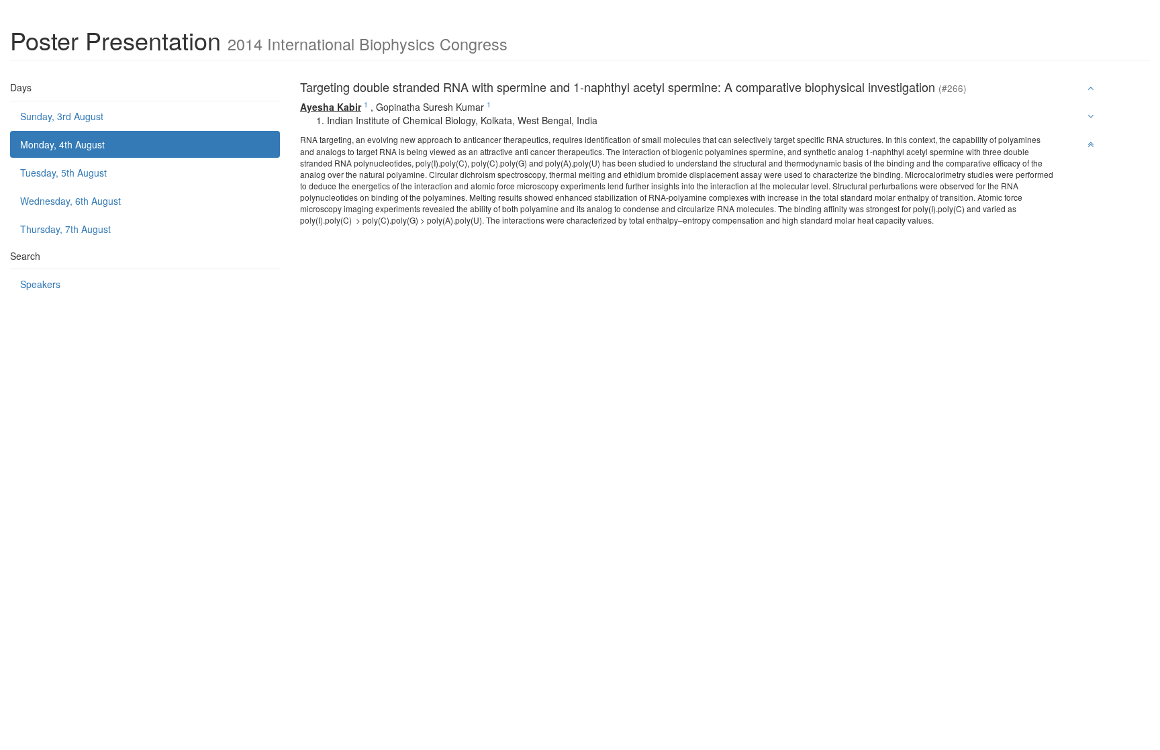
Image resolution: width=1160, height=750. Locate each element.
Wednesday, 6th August (70, 200)
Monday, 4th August (62, 144)
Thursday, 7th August (65, 229)
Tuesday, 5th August (63, 172)
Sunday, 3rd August (61, 116)
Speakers (40, 284)
